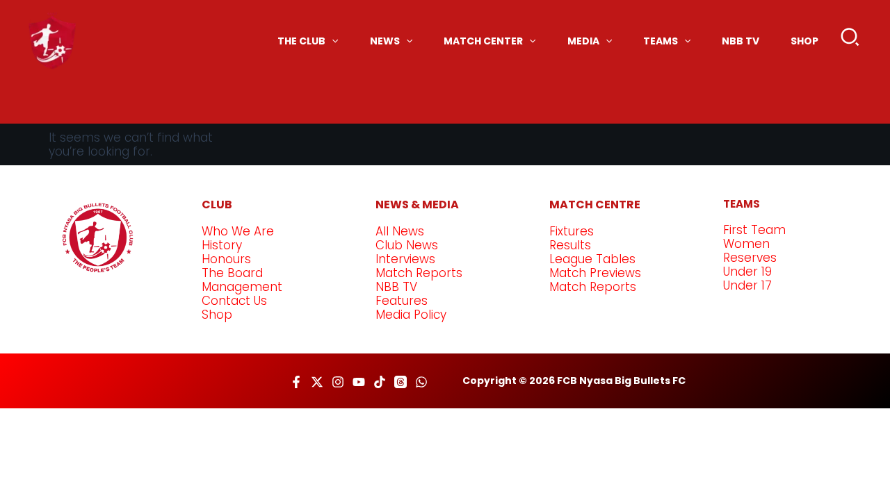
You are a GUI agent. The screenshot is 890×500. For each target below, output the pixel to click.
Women (746, 243)
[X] (317, 382)
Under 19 (747, 271)
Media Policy (410, 314)
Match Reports (418, 273)
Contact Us (234, 300)
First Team (754, 230)
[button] (850, 40)
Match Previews (595, 273)
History (222, 245)
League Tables (592, 259)
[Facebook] (296, 382)
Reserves (750, 257)
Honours (226, 259)
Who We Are (238, 231)
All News (399, 231)
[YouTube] (359, 382)
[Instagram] (338, 382)
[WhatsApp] (421, 382)
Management (242, 286)
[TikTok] (379, 382)
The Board (232, 273)
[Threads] (400, 382)
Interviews (405, 259)
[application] (331, 41)
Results (570, 245)
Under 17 (747, 285)
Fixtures (571, 231)
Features (401, 300)
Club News (406, 245)
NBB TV (396, 286)
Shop (217, 314)
